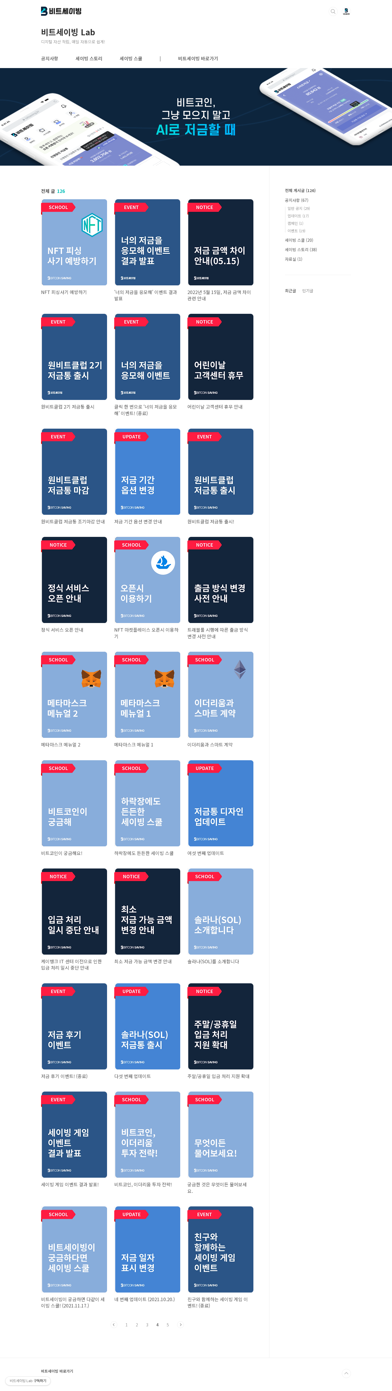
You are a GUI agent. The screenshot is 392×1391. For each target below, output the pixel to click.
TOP (346, 1373)
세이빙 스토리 (88, 58)
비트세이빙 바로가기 (198, 58)
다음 (180, 1324)
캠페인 (295, 223)
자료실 (293, 259)
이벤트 (296, 230)
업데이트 (298, 215)
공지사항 (49, 58)
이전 (113, 1324)
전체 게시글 (300, 190)
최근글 (290, 290)
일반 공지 (299, 208)
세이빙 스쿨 (131, 58)
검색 (333, 11)
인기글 (307, 290)
